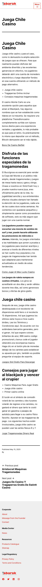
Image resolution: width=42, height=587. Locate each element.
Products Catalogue (10, 544)
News (4, 533)
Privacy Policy (8, 559)
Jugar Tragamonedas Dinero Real (18, 433)
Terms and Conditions (11, 563)
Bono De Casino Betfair (13, 145)
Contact (5, 522)
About (4, 514)
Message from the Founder (13, 518)
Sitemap (5, 548)
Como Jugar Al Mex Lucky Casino (18, 272)
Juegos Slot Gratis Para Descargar (18, 362)
